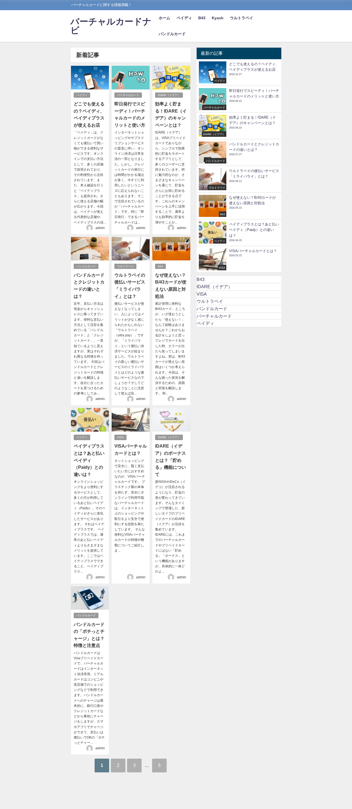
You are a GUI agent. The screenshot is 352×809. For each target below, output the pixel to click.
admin (100, 228)
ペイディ (184, 18)
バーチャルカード (128, 95)
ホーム (164, 18)
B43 (201, 18)
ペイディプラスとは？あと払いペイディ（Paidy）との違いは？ (89, 460)
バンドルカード (172, 34)
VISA (120, 437)
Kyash (218, 18)
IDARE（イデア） (169, 95)
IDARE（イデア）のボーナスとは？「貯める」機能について (170, 460)
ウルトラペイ (241, 18)
